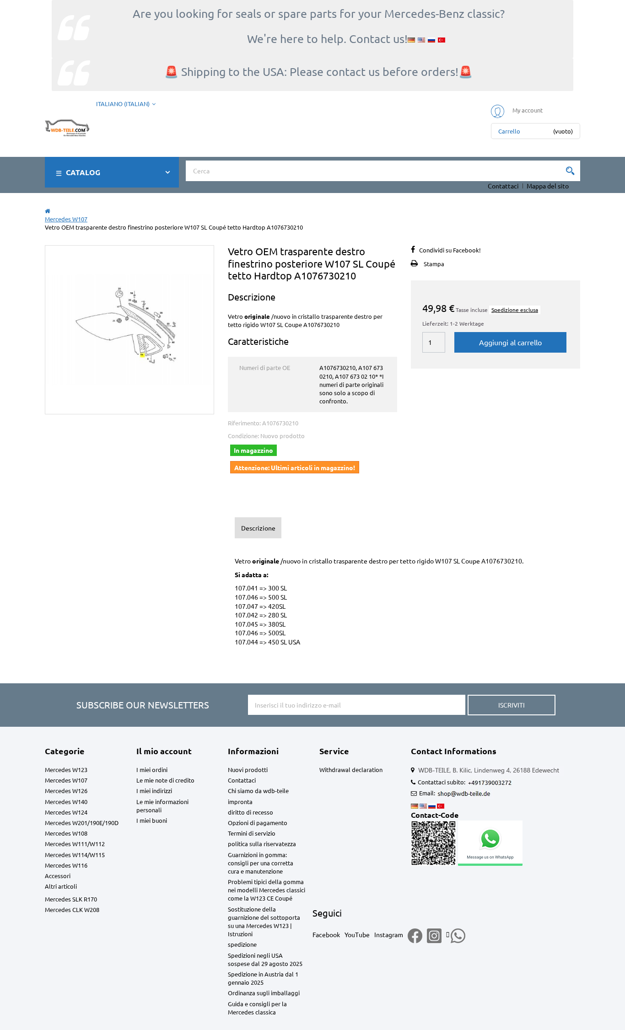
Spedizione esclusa (514, 309)
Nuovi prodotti (248, 769)
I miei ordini (151, 769)
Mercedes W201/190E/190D (82, 822)
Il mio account (164, 751)
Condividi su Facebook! (450, 250)
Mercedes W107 (66, 780)
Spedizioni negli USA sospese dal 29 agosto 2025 (265, 959)
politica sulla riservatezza (262, 844)
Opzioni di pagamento (257, 822)
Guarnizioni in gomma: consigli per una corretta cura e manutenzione (260, 863)
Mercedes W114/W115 (75, 854)
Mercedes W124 (66, 812)
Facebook (326, 934)
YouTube (357, 934)
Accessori (57, 876)
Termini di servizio (251, 833)
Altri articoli (61, 886)
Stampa (434, 264)
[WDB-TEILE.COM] (67, 126)
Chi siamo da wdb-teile (258, 790)
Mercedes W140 (66, 801)
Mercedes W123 (66, 769)
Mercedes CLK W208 (72, 909)
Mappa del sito (548, 186)
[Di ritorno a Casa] (47, 211)
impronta (240, 801)
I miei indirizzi (154, 790)
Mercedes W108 (66, 833)
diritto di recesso (250, 812)
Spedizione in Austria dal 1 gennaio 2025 (263, 978)
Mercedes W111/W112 (75, 844)
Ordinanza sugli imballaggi (264, 993)
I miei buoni (151, 820)
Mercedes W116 (66, 865)
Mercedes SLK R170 (71, 899)
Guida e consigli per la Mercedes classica (257, 1008)
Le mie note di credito (165, 780)
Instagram (388, 934)
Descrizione (258, 528)
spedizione (242, 944)
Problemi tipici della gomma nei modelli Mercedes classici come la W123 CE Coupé (266, 890)
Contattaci (503, 186)
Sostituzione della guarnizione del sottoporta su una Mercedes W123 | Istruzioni (264, 921)
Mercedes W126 (66, 790)
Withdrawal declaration (351, 769)
